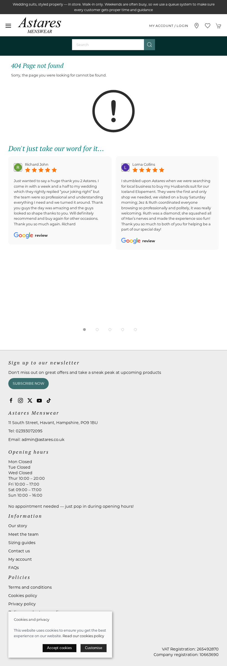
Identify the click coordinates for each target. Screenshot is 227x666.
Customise (93, 648)
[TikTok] (48, 400)
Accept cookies (59, 648)
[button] (8, 26)
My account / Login (168, 26)
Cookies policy (22, 595)
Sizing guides (21, 542)
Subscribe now (28, 383)
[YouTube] (39, 400)
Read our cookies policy (83, 636)
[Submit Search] (149, 44)
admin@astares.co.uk (43, 439)
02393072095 (29, 430)
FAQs (13, 567)
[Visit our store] (196, 26)
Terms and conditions (30, 587)
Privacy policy (22, 603)
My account (20, 559)
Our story (17, 525)
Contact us (19, 550)
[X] (30, 400)
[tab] (84, 329)
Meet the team (23, 534)
